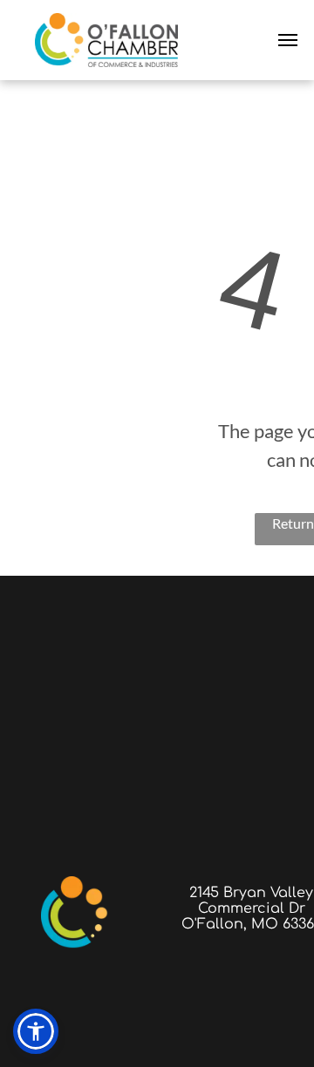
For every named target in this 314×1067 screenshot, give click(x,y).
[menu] (287, 40)
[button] (35, 1031)
